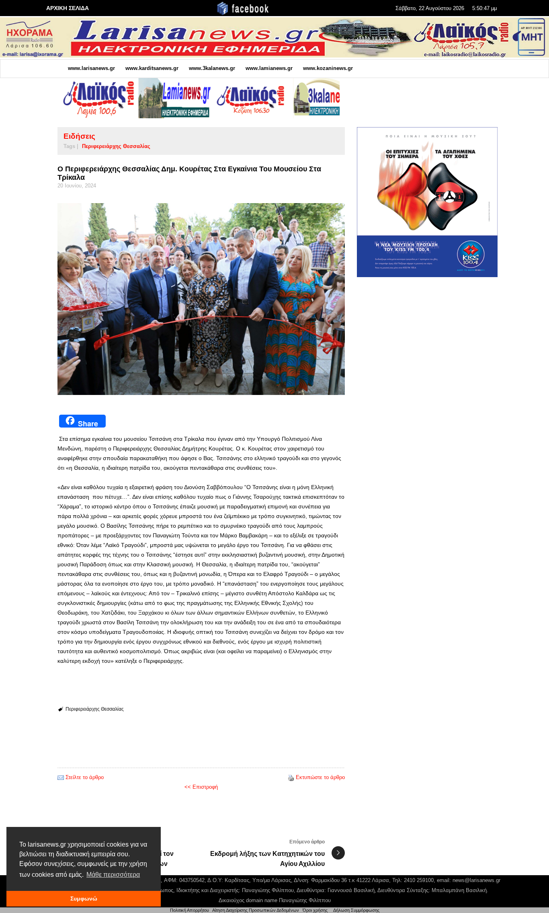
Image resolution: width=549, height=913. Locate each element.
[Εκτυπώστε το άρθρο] (291, 777)
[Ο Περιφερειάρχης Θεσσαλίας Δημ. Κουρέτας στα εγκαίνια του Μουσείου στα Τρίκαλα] (201, 299)
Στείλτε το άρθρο (85, 777)
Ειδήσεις (79, 136)
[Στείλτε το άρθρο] (60, 777)
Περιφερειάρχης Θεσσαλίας (116, 146)
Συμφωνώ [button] (83, 898)
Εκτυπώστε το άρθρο (320, 777)
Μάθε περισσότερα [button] (113, 874)
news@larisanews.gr (476, 880)
